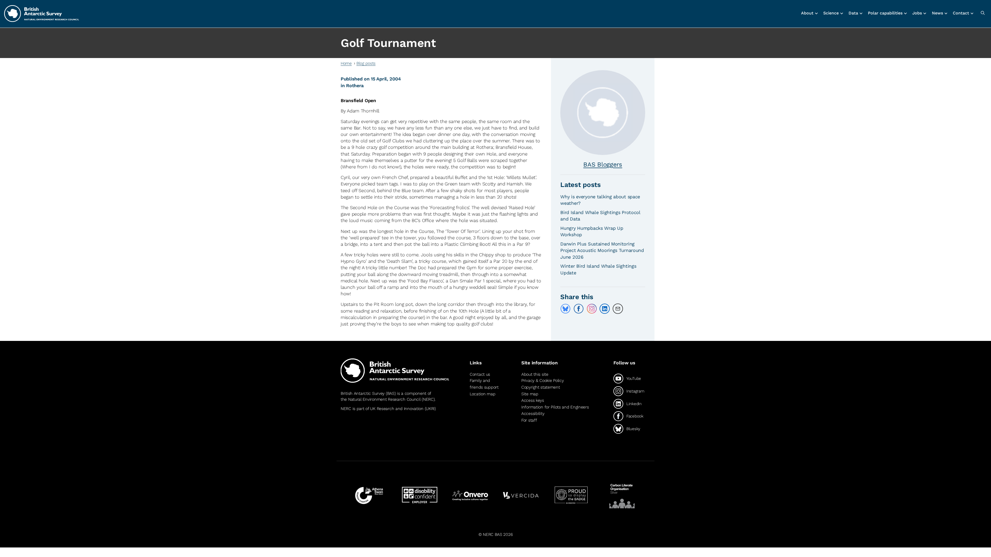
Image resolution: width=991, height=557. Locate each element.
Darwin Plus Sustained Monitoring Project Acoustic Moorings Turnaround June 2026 (602, 250)
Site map (529, 393)
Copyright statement (540, 387)
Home (346, 63)
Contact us (480, 374)
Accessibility (532, 413)
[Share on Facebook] (578, 309)
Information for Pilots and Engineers (555, 407)
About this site (534, 374)
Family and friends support (484, 384)
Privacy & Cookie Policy (542, 380)
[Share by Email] (618, 309)
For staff (529, 420)
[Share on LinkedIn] (605, 309)
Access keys (532, 400)
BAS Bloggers (602, 164)
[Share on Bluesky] (565, 309)
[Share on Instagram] (592, 309)
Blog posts (365, 63)
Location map (483, 393)
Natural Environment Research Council (384, 399)
